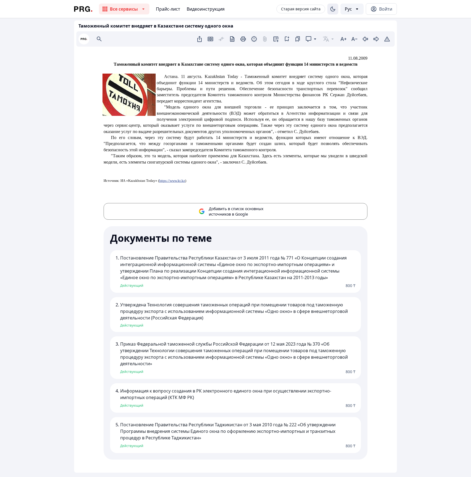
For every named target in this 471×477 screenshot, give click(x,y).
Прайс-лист (168, 9)
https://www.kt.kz (172, 181)
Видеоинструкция (206, 9)
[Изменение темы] (332, 9)
